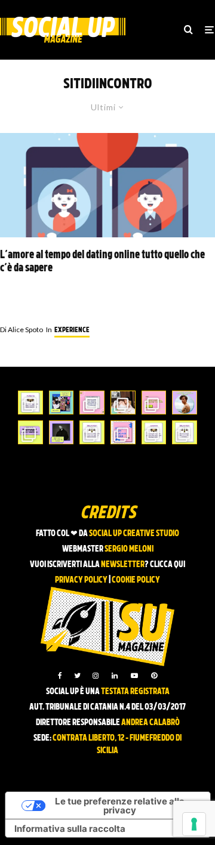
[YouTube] (134, 675)
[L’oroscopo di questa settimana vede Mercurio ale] (184, 432)
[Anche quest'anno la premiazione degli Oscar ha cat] (123, 432)
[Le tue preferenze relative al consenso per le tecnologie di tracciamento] (194, 824)
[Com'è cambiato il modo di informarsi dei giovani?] (30, 432)
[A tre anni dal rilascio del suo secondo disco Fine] (184, 402)
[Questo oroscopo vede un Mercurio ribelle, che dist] (30, 402)
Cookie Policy (136, 580)
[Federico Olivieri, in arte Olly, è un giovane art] (123, 402)
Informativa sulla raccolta (69, 828)
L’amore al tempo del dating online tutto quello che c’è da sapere (102, 262)
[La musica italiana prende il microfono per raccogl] (92, 402)
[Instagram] (96, 675)
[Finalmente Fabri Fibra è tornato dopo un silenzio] (61, 432)
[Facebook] (60, 675)
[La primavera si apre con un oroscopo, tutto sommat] (92, 432)
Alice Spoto (21, 329)
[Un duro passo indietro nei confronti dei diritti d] (61, 402)
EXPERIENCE (72, 330)
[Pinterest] (154, 675)
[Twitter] (77, 675)
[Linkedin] (115, 675)
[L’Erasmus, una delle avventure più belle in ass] (154, 402)
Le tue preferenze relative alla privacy (120, 806)
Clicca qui (167, 565)
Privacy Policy (81, 580)
